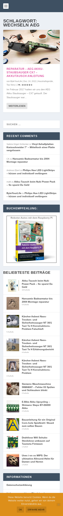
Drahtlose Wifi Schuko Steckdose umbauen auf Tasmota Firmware (36, 440)
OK (20, 509)
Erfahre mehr (36, 509)
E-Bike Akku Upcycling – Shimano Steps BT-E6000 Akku (36, 404)
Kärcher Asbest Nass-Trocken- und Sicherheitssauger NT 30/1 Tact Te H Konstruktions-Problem (37, 366)
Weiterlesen (17, 106)
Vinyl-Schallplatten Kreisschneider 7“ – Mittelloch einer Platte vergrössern (31, 147)
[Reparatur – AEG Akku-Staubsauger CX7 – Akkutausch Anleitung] (31, 47)
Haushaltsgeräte (45, 81)
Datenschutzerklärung (19, 485)
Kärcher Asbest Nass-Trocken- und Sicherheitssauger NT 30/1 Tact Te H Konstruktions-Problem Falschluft (37, 322)
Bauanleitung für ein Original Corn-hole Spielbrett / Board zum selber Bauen (38, 422)
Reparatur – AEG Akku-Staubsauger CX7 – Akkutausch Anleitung (25, 72)
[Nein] (58, 504)
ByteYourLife (16, 81)
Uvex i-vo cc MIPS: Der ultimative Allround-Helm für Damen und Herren (38, 458)
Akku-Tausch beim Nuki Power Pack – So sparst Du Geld (37, 283)
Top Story (11, 85)
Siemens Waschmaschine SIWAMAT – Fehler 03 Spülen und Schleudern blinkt (38, 387)
